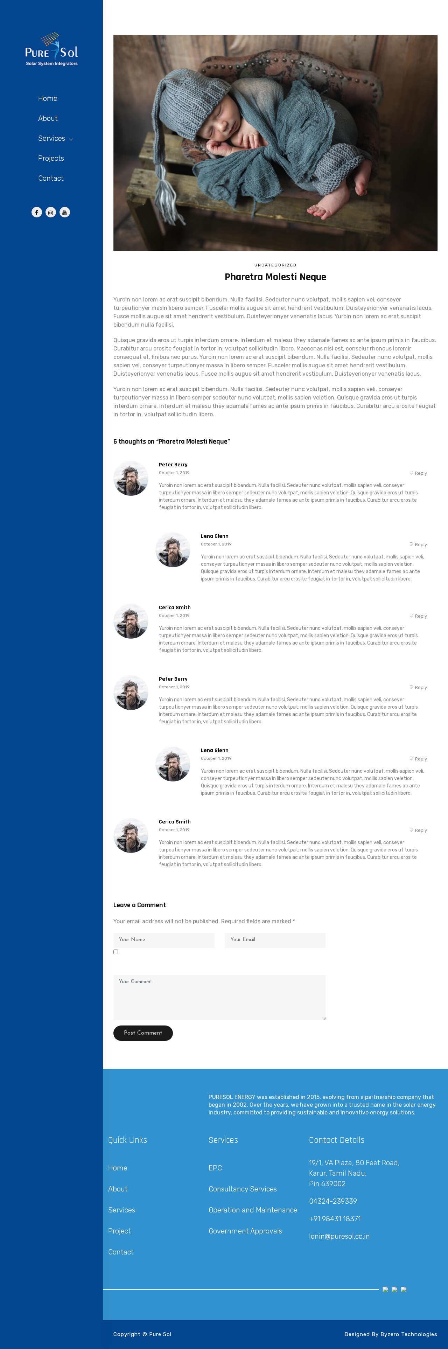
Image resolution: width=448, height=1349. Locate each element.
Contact (51, 178)
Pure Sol (160, 1334)
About (48, 118)
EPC (215, 1168)
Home (47, 98)
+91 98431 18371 (335, 1219)
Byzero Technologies (409, 1334)
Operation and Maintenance (253, 1210)
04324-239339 (333, 1201)
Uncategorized (275, 265)
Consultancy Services (243, 1189)
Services (51, 138)
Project (119, 1231)
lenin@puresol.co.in (339, 1236)
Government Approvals (245, 1231)
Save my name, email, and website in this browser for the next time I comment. (217, 960)
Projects (51, 158)
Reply (421, 473)
